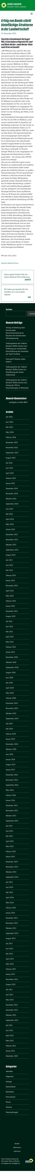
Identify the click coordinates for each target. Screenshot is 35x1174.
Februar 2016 (11, 795)
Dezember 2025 (12, 442)
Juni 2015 (9, 831)
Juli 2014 (9, 882)
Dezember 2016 (12, 775)
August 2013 (11, 938)
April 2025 (10, 473)
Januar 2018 (10, 759)
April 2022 (10, 591)
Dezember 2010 (12, 1056)
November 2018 (12, 744)
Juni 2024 (9, 509)
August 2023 (11, 555)
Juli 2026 (9, 417)
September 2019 (12, 718)
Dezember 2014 (12, 862)
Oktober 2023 (11, 545)
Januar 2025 (10, 483)
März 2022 (10, 596)
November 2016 (12, 780)
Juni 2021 (9, 626)
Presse (16, 263)
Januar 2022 (10, 606)
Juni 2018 (9, 754)
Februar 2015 (11, 851)
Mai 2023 (9, 570)
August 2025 (11, 458)
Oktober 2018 (11, 749)
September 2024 (12, 504)
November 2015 (12, 810)
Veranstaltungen (12, 1112)
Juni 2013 (9, 948)
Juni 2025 (9, 468)
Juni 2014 (9, 887)
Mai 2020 (9, 683)
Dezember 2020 (12, 657)
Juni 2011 (9, 1030)
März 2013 (10, 964)
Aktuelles (4, 263)
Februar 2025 (11, 478)
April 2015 (10, 841)
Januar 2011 (10, 1051)
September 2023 (12, 550)
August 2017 (11, 764)
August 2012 (11, 984)
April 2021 (10, 637)
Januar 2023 (10, 580)
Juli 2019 (9, 723)
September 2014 (12, 877)
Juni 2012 (9, 994)
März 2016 (10, 790)
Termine (9, 1107)
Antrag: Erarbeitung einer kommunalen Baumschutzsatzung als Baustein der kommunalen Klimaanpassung (16, 332)
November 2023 (12, 539)
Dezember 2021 (12, 611)
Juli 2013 (9, 943)
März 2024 (10, 524)
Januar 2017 (10, 770)
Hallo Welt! (23, 402)
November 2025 (12, 447)
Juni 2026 (9, 422)
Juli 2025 (9, 463)
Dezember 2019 (12, 703)
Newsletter (10, 1092)
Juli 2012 (9, 989)
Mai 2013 (9, 954)
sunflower (16, 1161)
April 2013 (10, 959)
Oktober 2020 (11, 662)
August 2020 (11, 672)
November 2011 (12, 1010)
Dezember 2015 (12, 805)
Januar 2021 (10, 652)
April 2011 (10, 1035)
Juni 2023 (9, 565)
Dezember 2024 (12, 488)
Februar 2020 (11, 698)
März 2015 (10, 846)
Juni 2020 (9, 677)
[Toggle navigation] (31, 13)
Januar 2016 (10, 800)
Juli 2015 (9, 826)
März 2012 (10, 1000)
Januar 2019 (10, 739)
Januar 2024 (10, 529)
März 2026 (10, 432)
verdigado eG (16, 1163)
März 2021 (10, 642)
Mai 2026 (9, 427)
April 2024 (10, 519)
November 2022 (12, 585)
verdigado (13, 402)
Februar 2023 (11, 575)
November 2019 (12, 708)
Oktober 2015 (11, 816)
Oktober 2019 (11, 713)
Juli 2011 (9, 1025)
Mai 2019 (9, 729)
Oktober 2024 (11, 499)
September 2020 (12, 667)
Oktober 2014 (11, 872)
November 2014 (12, 867)
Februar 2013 (11, 969)
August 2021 (11, 616)
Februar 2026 (11, 437)
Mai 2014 (9, 892)
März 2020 (10, 693)
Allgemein (10, 263)
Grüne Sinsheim (14, 4)
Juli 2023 (9, 560)
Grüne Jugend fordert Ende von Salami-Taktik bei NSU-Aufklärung (17, 277)
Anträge (9, 1081)
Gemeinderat (10, 1087)
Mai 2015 (9, 836)
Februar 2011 (11, 1046)
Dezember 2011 (12, 1005)
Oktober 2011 (11, 1015)
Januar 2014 (10, 913)
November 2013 (12, 923)
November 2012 (12, 979)
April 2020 (10, 688)
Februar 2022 (11, 601)
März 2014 (10, 902)
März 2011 (10, 1040)
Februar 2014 (11, 908)
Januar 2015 (10, 856)
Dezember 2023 (12, 534)
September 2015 (12, 821)
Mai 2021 (9, 631)
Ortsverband (10, 1097)
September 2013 (12, 933)
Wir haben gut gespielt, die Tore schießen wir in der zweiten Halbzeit (17, 293)
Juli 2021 (9, 621)
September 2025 (12, 453)
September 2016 (12, 785)
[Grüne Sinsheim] (4, 5)
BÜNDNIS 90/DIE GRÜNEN (16, 7)
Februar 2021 (11, 647)
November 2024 (12, 493)
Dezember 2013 (12, 918)
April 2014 (10, 897)
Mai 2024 (9, 514)
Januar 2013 (10, 974)
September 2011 (12, 1020)
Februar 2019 (11, 734)
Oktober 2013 (11, 928)
